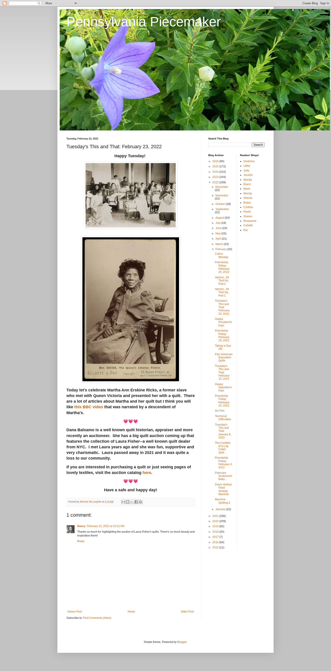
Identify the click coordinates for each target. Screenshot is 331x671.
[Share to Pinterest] (140, 502)
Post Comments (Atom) (97, 617)
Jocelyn (248, 175)
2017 (215, 537)
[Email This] (123, 502)
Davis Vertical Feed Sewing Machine (223, 489)
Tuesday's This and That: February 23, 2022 (222, 307)
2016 (215, 542)
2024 (215, 171)
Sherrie (247, 198)
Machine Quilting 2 (222, 501)
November (221, 195)
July (218, 222)
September (222, 209)
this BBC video (88, 407)
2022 (215, 182)
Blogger (182, 642)
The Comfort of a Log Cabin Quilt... (222, 447)
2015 (215, 547)
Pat (245, 230)
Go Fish (219, 410)
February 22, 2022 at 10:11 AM (105, 526)
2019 (215, 526)
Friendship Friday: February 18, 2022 (222, 335)
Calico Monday (221, 255)
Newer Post (75, 611)
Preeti (247, 211)
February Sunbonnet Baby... (223, 476)
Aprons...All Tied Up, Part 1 (222, 292)
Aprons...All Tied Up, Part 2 (222, 280)
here (147, 472)
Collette (248, 225)
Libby (246, 165)
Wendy (247, 179)
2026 (215, 161)
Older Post (187, 611)
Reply (80, 541)
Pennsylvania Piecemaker (143, 21)
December (221, 187)
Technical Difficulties (223, 418)
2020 (215, 521)
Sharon (247, 216)
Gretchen (249, 161)
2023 (215, 177)
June (218, 228)
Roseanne (249, 220)
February (221, 249)
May (218, 233)
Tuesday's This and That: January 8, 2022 (223, 431)
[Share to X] (132, 502)
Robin (247, 202)
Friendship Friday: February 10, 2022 (222, 400)
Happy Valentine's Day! (223, 387)
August (220, 217)
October (220, 204)
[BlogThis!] (127, 502)
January (220, 509)
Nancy (81, 526)
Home (131, 611)
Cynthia (248, 207)
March (219, 244)
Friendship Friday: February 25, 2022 (222, 267)
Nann (246, 188)
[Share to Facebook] (136, 502)
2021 (215, 516)
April (218, 238)
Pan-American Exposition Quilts (224, 357)
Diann (247, 184)
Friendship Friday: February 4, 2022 (223, 462)
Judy (246, 170)
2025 (215, 166)
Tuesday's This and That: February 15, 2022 (222, 372)
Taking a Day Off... (223, 347)
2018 (215, 531)
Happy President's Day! (223, 322)
